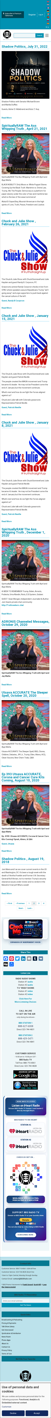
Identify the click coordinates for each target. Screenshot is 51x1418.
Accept (37, 1413)
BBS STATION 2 (25, 1035)
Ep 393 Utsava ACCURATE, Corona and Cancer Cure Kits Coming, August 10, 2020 (23, 777)
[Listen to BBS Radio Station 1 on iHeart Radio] (26, 1130)
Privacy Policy (7, 1350)
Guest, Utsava (8, 844)
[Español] (48, 23)
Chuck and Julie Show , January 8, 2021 (25, 424)
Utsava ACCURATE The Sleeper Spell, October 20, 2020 (25, 694)
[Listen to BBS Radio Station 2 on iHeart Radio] (26, 1145)
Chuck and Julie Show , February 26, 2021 (19, 222)
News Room (6, 1337)
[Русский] (48, 20)
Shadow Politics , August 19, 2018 (23, 860)
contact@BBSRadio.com (22, 1279)
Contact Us (6, 1347)
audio (30, 982)
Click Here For (25, 999)
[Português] (48, 17)
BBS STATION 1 (25, 1023)
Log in (41, 15)
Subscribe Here (26, 1235)
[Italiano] (48, 14)
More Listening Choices (25, 1002)
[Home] (7, 35)
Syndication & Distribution (11, 1333)
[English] (48, 1)
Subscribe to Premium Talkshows (13, 15)
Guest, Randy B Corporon (13, 301)
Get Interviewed (7, 1330)
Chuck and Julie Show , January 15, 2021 (25, 317)
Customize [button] (6, 1407)
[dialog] (25, 1400)
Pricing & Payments (9, 1323)
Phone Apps (6, 1340)
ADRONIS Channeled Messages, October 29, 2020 (25, 623)
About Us (5, 1344)
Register (32, 15)
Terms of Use (7, 1354)
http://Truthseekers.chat (13, 605)
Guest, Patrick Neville (11, 407)
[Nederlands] (48, 5)
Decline (13, 1413)
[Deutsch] (48, 11)
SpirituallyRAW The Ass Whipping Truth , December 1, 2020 (23, 532)
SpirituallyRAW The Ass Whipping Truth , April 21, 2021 (24, 127)
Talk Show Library (8, 1327)
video (30, 991)
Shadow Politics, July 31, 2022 (24, 46)
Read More (7, 118)
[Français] (48, 8)
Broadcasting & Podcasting (12, 1320)
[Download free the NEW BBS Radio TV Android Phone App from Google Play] (25, 1074)
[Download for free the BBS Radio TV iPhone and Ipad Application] (25, 1085)
